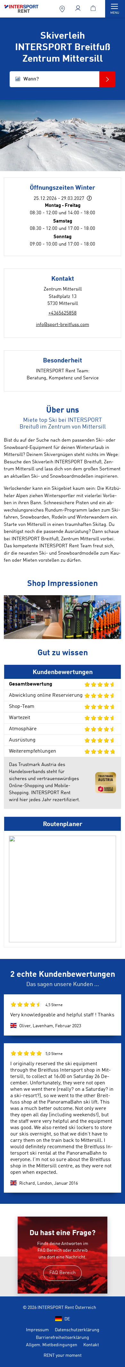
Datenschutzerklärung (77, 1330)
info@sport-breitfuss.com (62, 325)
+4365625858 (62, 313)
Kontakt (91, 1345)
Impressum (37, 1330)
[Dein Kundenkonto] (79, 9)
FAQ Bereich (62, 1273)
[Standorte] (63, 9)
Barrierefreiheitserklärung (62, 1337)
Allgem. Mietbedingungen (51, 1345)
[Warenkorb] (94, 9)
